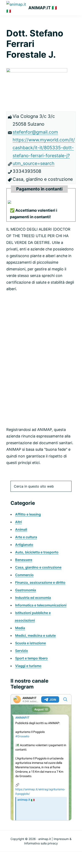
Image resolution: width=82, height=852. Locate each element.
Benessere (23, 560)
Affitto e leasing (28, 514)
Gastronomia (25, 590)
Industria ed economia (33, 597)
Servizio (21, 651)
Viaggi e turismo (28, 666)
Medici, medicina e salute (35, 635)
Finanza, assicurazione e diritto (40, 582)
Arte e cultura (26, 537)
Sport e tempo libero (31, 658)
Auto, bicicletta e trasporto (36, 552)
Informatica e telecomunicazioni (40, 605)
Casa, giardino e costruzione (38, 567)
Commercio (24, 575)
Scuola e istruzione (30, 643)
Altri (18, 522)
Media (20, 628)
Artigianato (24, 544)
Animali (21, 529)
